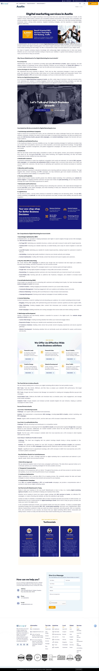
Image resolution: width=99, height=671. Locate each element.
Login (64, 0)
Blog (46, 646)
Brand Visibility (70, 350)
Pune (63, 636)
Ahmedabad (65, 644)
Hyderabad (64, 647)
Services (47, 641)
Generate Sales (49, 350)
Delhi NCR (64, 629)
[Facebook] (17, 644)
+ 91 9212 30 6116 (59, 110)
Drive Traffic (69, 364)
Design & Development (31, 3)
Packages (47, 643)
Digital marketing (22, 3)
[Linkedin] (27, 644)
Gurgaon (64, 631)
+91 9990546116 (35, 629)
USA (71, 629)
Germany (72, 644)
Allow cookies (79, 669)
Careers (47, 635)
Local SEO (79, 633)
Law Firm (56, 636)
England (71, 636)
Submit (52, 607)
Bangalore (64, 642)
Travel (55, 644)
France (71, 642)
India (71, 634)
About (46, 648)
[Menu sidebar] (84, 3)
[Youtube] (24, 644)
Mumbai (64, 634)
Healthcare (56, 629)
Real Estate (56, 631)
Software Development (41, 3)
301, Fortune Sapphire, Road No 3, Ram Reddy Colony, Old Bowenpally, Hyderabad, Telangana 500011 (37, 642)
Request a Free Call (41, 110)
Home (17, 3)
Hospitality (56, 647)
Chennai (64, 639)
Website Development (51, 364)
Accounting (56, 639)
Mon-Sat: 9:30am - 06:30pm (93, 0)
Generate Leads (28, 350)
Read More (28, 359)
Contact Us (47, 638)
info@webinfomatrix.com (79, 0)
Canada (71, 639)
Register (69, 0)
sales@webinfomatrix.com (38, 631)
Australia (71, 631)
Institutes (56, 642)
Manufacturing (57, 634)
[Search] (80, 3)
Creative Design (28, 364)
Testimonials (48, 629)
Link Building (79, 648)
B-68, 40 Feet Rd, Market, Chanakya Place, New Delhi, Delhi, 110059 (37, 636)
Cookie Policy (49, 669)
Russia (71, 647)
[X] (21, 644)
